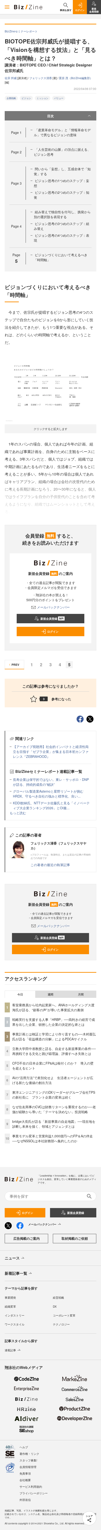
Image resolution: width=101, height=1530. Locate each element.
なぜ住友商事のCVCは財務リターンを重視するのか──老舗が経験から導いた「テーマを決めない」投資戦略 (54, 1109)
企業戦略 (11, 98)
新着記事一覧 (16, 1273)
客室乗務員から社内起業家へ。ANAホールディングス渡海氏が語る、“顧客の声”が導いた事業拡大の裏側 (53, 1007)
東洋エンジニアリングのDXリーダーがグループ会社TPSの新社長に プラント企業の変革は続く (53, 1095)
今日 (20, 994)
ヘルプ (23, 1447)
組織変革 (10, 1306)
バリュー (58, 98)
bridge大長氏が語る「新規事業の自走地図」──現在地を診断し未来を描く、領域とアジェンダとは (53, 1124)
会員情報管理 (27, 1467)
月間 (81, 994)
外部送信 (25, 1500)
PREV (15, 664)
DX (55, 1306)
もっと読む (18, 812)
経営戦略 (58, 1297)
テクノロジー (61, 1324)
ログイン (52, 631)
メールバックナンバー (53, 607)
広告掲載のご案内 (26, 1238)
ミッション (42, 98)
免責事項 (25, 1473)
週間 (50, 994)
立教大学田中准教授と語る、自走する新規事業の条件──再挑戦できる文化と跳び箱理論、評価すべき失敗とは (54, 1051)
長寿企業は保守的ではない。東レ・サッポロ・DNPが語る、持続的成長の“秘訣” (51, 782)
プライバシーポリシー (33, 1493)
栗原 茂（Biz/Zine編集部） (76, 78)
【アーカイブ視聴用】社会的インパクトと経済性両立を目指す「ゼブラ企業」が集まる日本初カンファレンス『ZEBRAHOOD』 (51, 751)
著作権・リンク (29, 1454)
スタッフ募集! (28, 1460)
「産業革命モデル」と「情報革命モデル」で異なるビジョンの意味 (62, 132)
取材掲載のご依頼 (75, 1238)
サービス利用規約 (30, 1486)
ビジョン (26, 98)
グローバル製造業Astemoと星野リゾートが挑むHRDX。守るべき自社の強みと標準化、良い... (48, 793)
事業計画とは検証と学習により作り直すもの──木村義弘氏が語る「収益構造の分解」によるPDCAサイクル (54, 1036)
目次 (50, 115)
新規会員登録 (52, 618)
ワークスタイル (14, 1324)
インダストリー (14, 1315)
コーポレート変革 (64, 1315)
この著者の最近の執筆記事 (50, 864)
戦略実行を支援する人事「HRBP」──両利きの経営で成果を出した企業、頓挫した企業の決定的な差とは (53, 1022)
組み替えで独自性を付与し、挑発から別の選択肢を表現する (62, 214)
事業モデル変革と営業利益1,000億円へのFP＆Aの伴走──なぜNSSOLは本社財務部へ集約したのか (52, 1138)
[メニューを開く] (7, 7)
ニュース (12, 1258)
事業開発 (10, 1297)
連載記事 (10, 1350)
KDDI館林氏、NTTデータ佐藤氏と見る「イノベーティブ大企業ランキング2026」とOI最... (51, 805)
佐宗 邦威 (11, 78)
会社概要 (25, 1480)
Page (16, 132)
